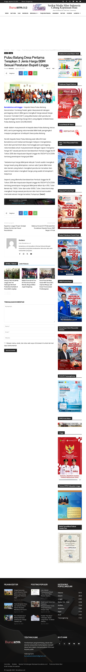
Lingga (18, 50)
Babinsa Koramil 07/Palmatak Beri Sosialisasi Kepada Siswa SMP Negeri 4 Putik (43, 228)
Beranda (6, 50)
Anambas (56, 13)
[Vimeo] (73, 1)
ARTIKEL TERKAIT (11, 264)
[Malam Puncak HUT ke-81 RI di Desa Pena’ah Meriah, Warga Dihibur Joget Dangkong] (29, 273)
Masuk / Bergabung (27, 1)
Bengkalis (33, 13)
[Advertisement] (43, 31)
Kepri (12, 50)
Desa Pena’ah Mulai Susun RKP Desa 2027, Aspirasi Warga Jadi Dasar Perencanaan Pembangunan (46, 285)
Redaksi (11, 68)
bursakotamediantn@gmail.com (35, 656)
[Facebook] (66, 1)
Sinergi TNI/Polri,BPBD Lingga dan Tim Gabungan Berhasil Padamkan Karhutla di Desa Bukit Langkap (11, 285)
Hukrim (69, 13)
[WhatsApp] (35, 73)
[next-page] (9, 293)
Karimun (25, 13)
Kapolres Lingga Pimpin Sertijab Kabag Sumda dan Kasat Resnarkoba (15, 228)
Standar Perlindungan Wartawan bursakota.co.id (33, 664)
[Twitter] (69, 1)
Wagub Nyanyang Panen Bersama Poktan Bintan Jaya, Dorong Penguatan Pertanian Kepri (20, 594)
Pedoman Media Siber (56, 664)
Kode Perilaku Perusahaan (12, 666)
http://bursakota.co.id (25, 243)
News (7, 13)
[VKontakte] (76, 1)
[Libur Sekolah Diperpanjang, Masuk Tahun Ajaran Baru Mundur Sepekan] (35, 592)
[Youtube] (80, 1)
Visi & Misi (7, 664)
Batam (63, 13)
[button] (63, 1)
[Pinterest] (30, 73)
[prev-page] (5, 293)
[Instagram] (24, 254)
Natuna (13, 13)
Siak (19, 13)
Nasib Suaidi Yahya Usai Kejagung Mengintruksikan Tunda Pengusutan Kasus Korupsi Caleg (48, 605)
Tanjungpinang (45, 13)
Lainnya (76, 13)
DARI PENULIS (24, 264)
